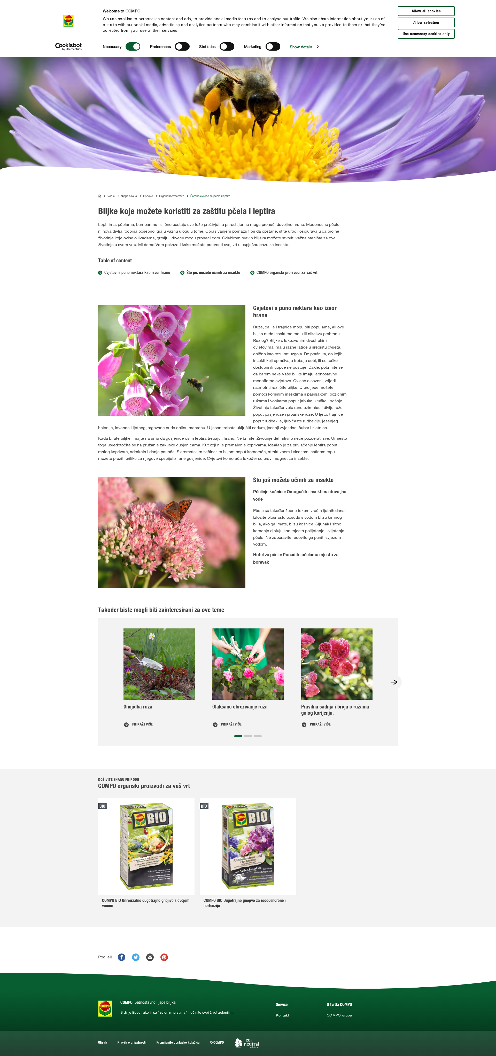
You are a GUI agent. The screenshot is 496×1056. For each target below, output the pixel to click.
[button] (238, 736)
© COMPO (217, 1043)
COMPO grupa (339, 1015)
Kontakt (282, 1015)
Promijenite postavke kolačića (178, 1043)
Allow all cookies (426, 11)
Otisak (102, 1043)
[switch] (182, 46)
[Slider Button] (394, 682)
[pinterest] (164, 957)
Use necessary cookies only (426, 34)
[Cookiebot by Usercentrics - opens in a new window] (68, 47)
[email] (150, 957)
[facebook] (121, 957)
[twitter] (136, 957)
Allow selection (426, 23)
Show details (301, 46)
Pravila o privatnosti (132, 1043)
